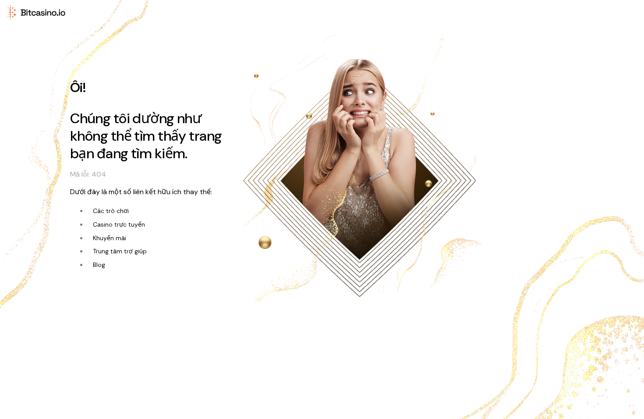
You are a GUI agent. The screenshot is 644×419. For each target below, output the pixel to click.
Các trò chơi (111, 211)
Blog (99, 265)
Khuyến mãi (109, 238)
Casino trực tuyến (119, 224)
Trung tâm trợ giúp (120, 251)
